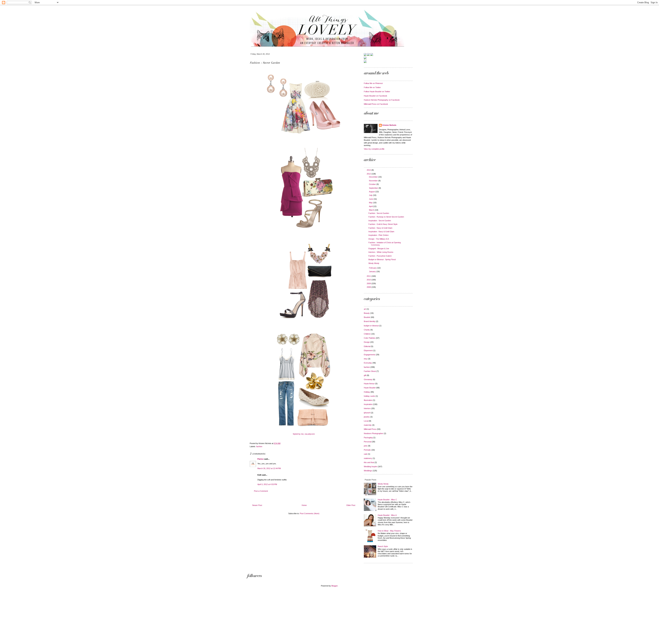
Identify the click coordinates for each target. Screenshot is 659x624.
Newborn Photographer (373, 433)
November (373, 181)
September (374, 188)
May (371, 203)
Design (367, 342)
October (372, 184)
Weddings (368, 471)
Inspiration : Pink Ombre (378, 235)
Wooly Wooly (373, 263)
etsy (365, 359)
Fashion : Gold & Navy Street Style (382, 224)
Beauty (367, 313)
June (371, 199)
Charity (367, 330)
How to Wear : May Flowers (389, 531)
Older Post (350, 505)
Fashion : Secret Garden (378, 213)
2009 (369, 283)
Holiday (367, 392)
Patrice (260, 459)
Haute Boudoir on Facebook (375, 96)
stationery (368, 458)
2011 (369, 276)
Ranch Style (383, 546)
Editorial (367, 346)
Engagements (369, 355)
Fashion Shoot (370, 371)
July (371, 195)
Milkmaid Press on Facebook (376, 104)
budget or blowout (371, 326)
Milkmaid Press (370, 429)
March (372, 210)
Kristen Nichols (389, 125)
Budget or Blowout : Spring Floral (382, 259)
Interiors (367, 408)
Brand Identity (369, 321)
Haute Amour (369, 384)
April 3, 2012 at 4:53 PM (267, 484)
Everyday (368, 363)
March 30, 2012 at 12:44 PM (269, 468)
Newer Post (257, 505)
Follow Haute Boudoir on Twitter (377, 91)
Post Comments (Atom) (309, 513)
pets (365, 446)
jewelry (367, 417)
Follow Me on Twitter (372, 87)
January (372, 271)
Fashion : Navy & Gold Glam (380, 228)
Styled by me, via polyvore (304, 434)
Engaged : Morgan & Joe (378, 248)
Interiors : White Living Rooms (380, 252)
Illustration (368, 400)
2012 (369, 174)
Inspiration (368, 404)
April (371, 206)
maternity (368, 425)
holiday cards (369, 396)
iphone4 (367, 413)
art (365, 309)
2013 (369, 170)
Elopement (368, 350)
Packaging (368, 438)
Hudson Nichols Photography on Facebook (382, 100)
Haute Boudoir (370, 388)
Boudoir (367, 317)
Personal (367, 442)
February (373, 268)
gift (365, 375)
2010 (369, 280)
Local (366, 421)
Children (367, 334)
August (372, 192)
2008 (369, 287)
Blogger (334, 586)
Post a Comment (261, 491)
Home (304, 505)
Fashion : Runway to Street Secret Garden (386, 217)
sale (365, 454)
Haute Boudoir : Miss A (387, 515)
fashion (259, 446)
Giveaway (368, 379)
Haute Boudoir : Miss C (387, 500)
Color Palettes (369, 338)
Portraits (367, 450)
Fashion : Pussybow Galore (380, 256)
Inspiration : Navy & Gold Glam (381, 232)
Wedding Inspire (370, 466)
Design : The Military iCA (378, 239)
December (373, 177)
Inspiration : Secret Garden (379, 221)
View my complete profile (374, 149)
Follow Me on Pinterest (373, 83)
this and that (369, 462)
